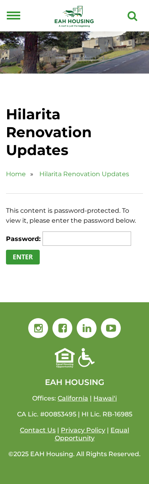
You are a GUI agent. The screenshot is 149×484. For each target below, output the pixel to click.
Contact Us (38, 430)
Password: (24, 239)
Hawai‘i (105, 398)
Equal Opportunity (92, 434)
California (73, 398)
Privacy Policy (83, 430)
